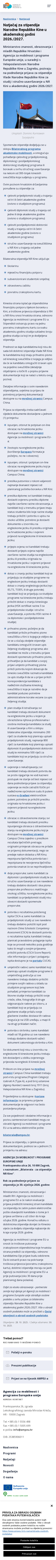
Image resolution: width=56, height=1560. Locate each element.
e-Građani (23, 795)
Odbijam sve (29, 1547)
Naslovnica (9, 18)
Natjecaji (24, 18)
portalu (37, 960)
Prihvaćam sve (29, 1554)
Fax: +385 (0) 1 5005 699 (16, 1425)
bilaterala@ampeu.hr (16, 1135)
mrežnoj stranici (32, 398)
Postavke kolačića (29, 1540)
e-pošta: (18, 1429)
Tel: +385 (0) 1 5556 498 (16, 1421)
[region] (28, 1530)
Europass (26, 451)
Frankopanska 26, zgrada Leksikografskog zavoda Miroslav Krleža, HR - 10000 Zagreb (27, 1410)
